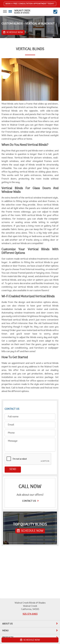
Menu (5, 631)
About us (7, 624)
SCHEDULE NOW (31, 531)
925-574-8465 (30, 614)
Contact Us (29, 501)
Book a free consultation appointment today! (30, 3)
